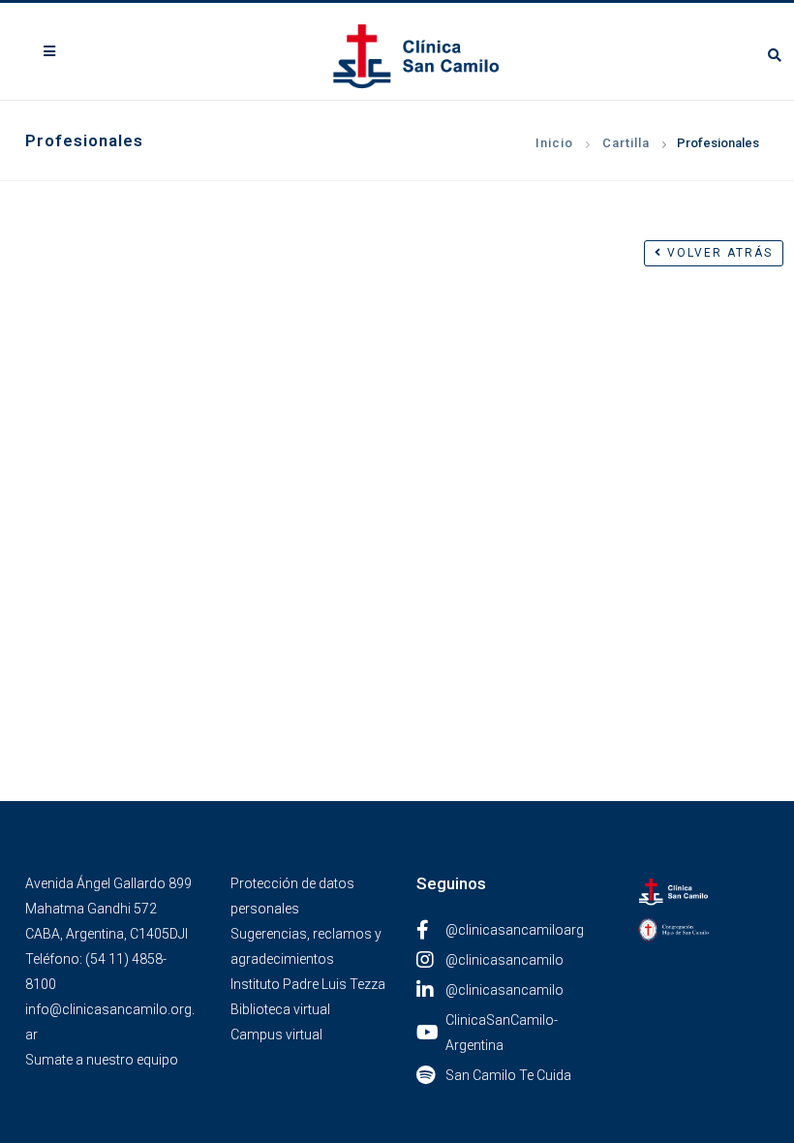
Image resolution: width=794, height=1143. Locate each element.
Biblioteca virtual (280, 1009)
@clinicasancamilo (504, 960)
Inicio (554, 143)
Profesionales (718, 143)
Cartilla (626, 143)
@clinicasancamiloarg (514, 930)
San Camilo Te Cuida (508, 1075)
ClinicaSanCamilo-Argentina (501, 1032)
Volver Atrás (717, 253)
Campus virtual (276, 1034)
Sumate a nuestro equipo (101, 1059)
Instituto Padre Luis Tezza (307, 984)
